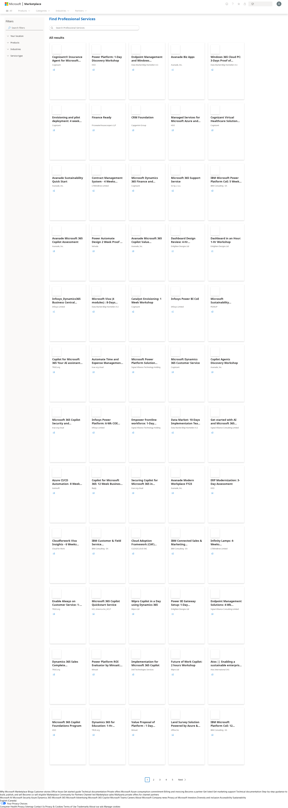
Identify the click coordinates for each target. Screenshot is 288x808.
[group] (54, 69)
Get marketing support (224, 791)
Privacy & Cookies (54, 806)
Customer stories (42, 791)
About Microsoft (143, 797)
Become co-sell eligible (34, 794)
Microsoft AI (6, 797)
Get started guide (72, 791)
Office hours (57, 791)
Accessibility (226, 797)
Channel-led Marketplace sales (99, 794)
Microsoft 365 (59, 797)
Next (180, 779)
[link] (68, 71)
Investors (192, 797)
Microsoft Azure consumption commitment (142, 791)
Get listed (208, 791)
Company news (159, 797)
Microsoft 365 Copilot (99, 797)
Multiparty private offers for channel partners (136, 794)
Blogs (30, 791)
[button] (51, 28)
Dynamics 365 (44, 797)
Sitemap (29, 806)
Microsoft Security (22, 797)
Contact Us (39, 806)
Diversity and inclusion (208, 797)
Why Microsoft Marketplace (13, 791)
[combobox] (95, 28)
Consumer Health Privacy (12, 806)
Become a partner (194, 791)
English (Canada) (8, 800)
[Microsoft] (13, 4)
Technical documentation (94, 791)
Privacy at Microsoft (177, 797)
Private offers (113, 791)
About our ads (96, 806)
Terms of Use (70, 806)
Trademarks (83, 806)
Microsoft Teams (118, 797)
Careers (131, 797)
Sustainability (239, 797)
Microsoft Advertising (76, 797)
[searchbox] (27, 28)
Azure (34, 797)
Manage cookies (112, 806)
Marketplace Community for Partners (65, 794)
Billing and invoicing (174, 791)
